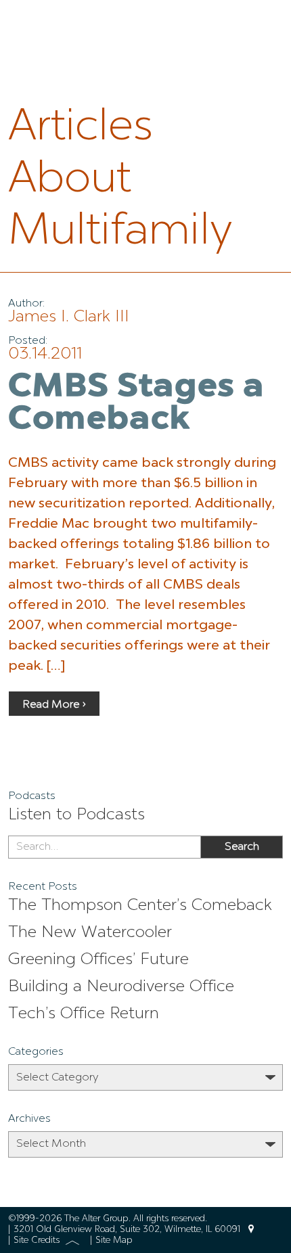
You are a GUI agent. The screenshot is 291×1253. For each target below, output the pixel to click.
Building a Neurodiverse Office (121, 987)
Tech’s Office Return (83, 1014)
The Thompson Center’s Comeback (140, 906)
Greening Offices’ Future (98, 960)
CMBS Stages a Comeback (136, 403)
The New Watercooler (90, 933)
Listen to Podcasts (76, 815)
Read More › (54, 705)
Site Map (114, 1240)
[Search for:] (104, 847)
